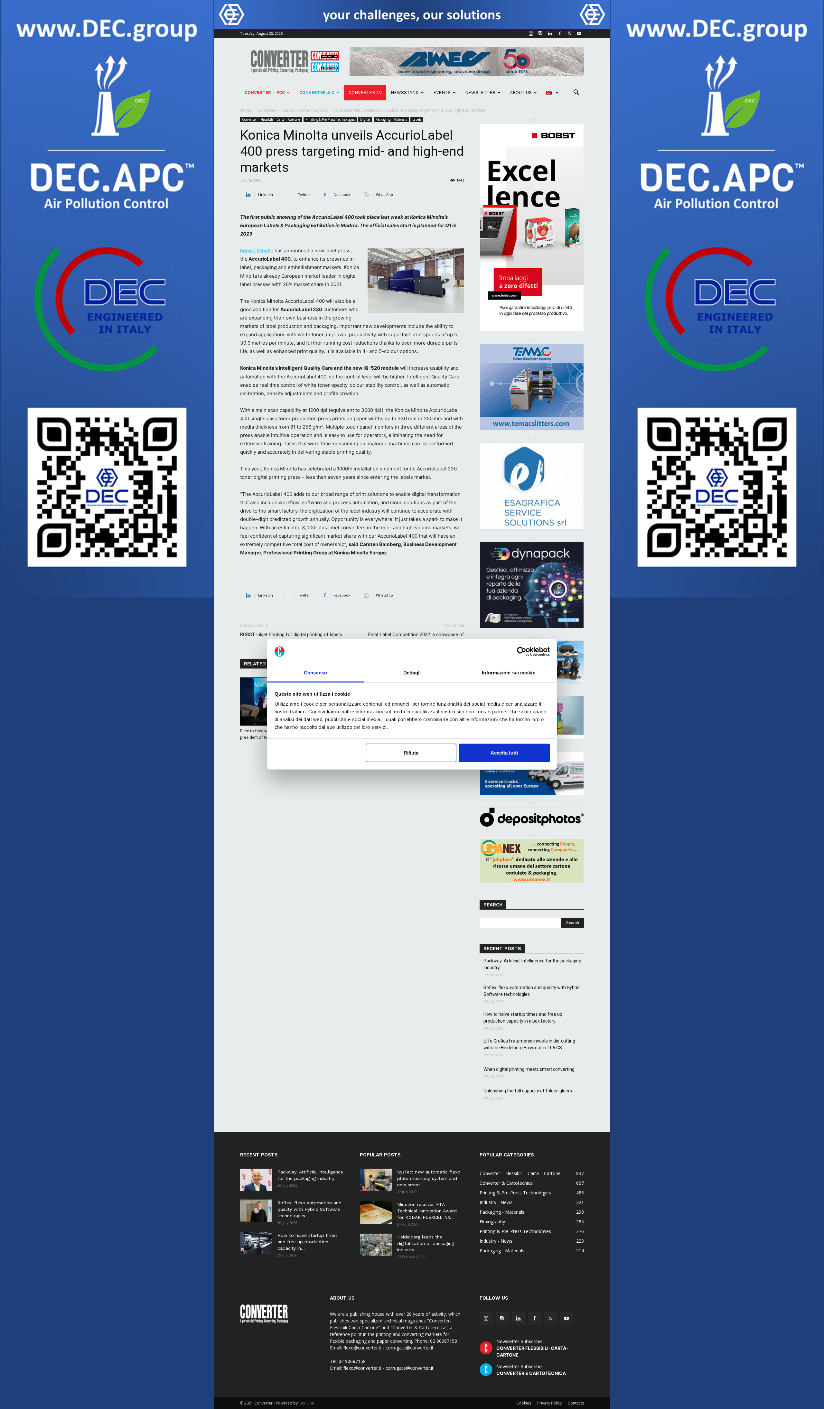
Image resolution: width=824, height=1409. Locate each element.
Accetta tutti (504, 752)
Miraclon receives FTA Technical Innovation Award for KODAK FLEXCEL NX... (427, 1211)
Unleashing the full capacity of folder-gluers (527, 1090)
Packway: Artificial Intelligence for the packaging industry (532, 964)
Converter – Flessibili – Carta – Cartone (293, 110)
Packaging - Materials (391, 119)
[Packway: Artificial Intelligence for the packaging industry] (256, 1180)
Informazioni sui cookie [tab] (508, 672)
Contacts (576, 1403)
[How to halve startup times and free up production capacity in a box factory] (256, 1243)
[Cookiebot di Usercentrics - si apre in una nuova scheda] (521, 651)
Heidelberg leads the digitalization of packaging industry (425, 1243)
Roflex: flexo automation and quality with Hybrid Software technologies (531, 991)
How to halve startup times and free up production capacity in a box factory (522, 1018)
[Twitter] (569, 33)
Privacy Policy (549, 1403)
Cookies (523, 1403)
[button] (576, 93)
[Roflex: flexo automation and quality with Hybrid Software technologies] (256, 1211)
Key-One (306, 1403)
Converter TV (365, 92)
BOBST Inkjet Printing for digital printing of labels (291, 634)
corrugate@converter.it (410, 1368)
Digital (365, 119)
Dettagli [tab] (412, 672)
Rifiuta (411, 752)
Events (442, 92)
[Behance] (540, 33)
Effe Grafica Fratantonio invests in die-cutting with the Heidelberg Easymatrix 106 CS (529, 1044)
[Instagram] (531, 33)
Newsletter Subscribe (532, 1348)
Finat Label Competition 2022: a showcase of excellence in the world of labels (416, 638)
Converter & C (316, 92)
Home (245, 110)
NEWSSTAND (405, 92)
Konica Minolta (256, 250)
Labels (416, 119)
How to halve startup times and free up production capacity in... (307, 1242)
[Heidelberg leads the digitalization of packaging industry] (376, 1245)
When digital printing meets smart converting (529, 1069)
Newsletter (480, 92)
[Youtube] (579, 33)
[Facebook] (560, 33)
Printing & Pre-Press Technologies (330, 119)
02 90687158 (352, 1361)
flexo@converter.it (362, 1368)
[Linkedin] (550, 33)
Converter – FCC (265, 92)
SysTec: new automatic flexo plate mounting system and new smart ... (428, 1178)
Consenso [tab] (315, 672)
